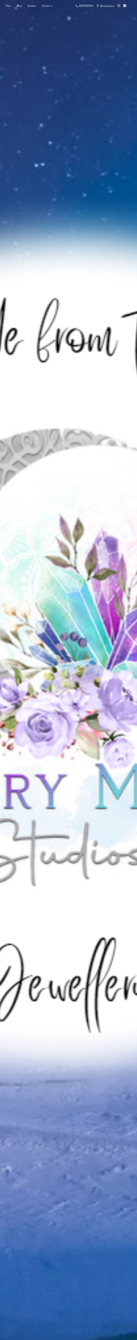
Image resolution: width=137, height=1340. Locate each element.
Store (8, 5)
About (19, 5)
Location (32, 5)
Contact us (47, 5)
